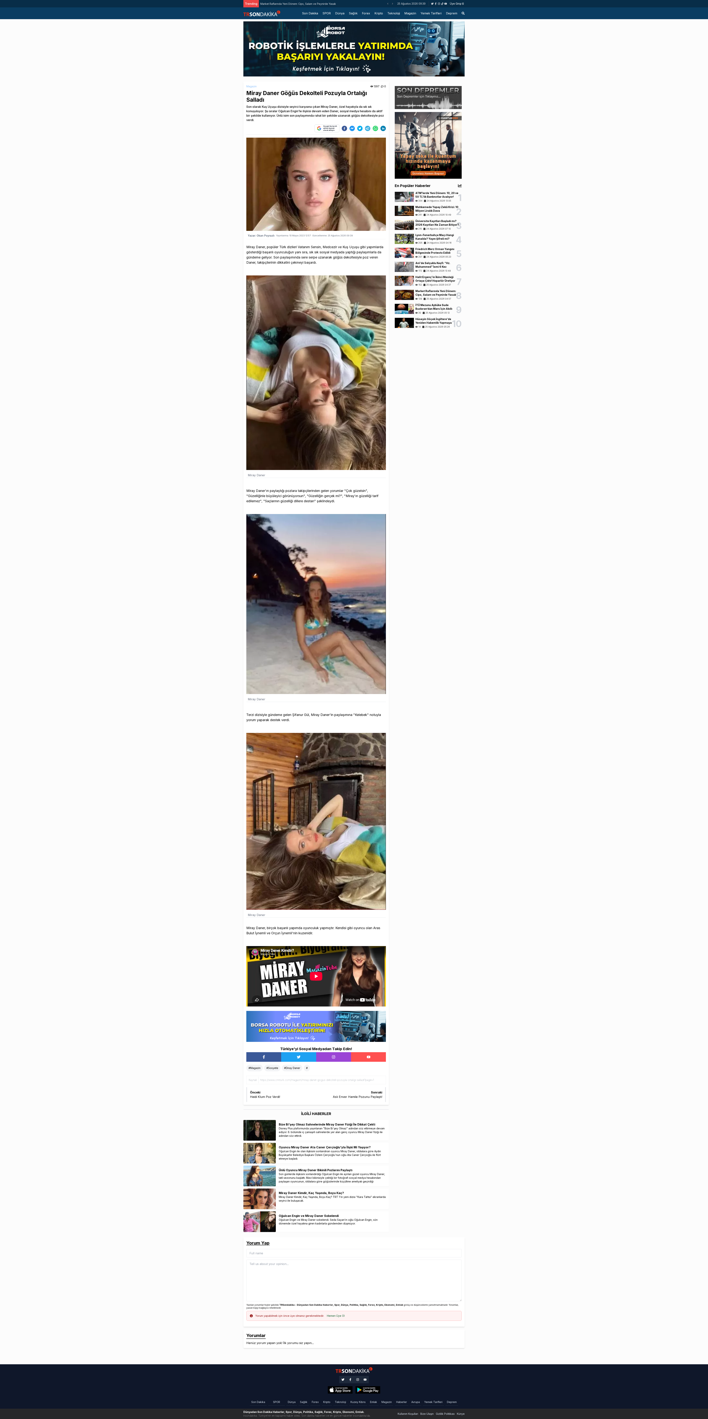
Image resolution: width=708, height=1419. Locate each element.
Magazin (410, 13)
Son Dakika (310, 13)
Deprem (451, 13)
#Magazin (255, 1068)
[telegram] (367, 128)
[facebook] (344, 128)
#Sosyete (272, 1068)
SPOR (326, 13)
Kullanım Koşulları (408, 1413)
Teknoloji (393, 13)
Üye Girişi (455, 3)
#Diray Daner (292, 1068)
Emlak (373, 1402)
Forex (366, 13)
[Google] (340, 1390)
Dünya (339, 13)
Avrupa (415, 1402)
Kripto (378, 13)
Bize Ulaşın (427, 1413)
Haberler (401, 1402)
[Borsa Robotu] (316, 1026)
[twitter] (360, 128)
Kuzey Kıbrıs (358, 1402)
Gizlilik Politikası (445, 1413)
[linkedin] (383, 128)
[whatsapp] (375, 128)
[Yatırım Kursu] (428, 145)
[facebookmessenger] (352, 128)
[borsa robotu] (354, 48)
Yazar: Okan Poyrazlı (261, 235)
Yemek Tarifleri (431, 13)
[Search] (463, 13)
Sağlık (353, 13)
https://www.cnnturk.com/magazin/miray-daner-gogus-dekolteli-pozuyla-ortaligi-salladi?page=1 (317, 1079)
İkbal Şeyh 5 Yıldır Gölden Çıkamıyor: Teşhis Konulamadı (294, 3)
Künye (461, 1413)
